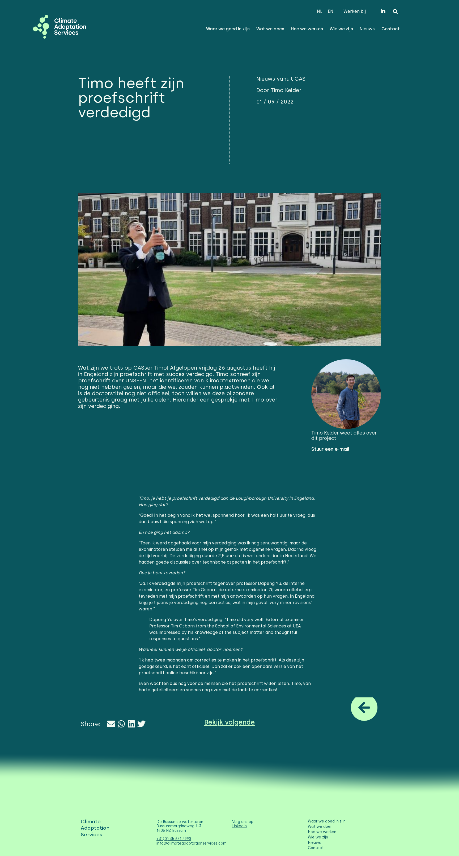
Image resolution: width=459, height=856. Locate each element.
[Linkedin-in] (383, 11)
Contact (390, 28)
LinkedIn (239, 826)
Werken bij (354, 11)
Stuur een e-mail (330, 449)
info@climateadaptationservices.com (191, 843)
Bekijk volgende (229, 722)
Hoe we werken (307, 28)
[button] (395, 11)
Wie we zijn (341, 28)
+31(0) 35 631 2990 (173, 839)
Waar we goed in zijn (228, 28)
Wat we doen (270, 28)
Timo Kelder (325, 433)
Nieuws (367, 28)
